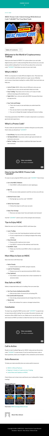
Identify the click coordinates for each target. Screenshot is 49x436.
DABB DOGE (24, 3)
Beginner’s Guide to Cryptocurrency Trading (20, 370)
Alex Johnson (26, 430)
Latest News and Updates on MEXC (17, 372)
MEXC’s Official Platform (14, 368)
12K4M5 (11, 67)
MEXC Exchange (15, 406)
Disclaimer (14, 430)
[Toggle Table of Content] (19, 50)
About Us (20, 430)
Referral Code (24, 406)
